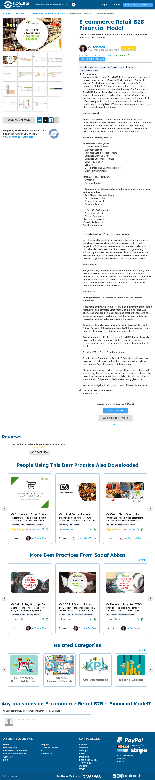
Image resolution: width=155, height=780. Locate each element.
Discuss (115, 424)
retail (133, 67)
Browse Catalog (125, 755)
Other (82, 768)
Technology (85, 762)
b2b (128, 67)
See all (142, 559)
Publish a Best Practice (138, 4)
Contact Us (46, 753)
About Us (8, 756)
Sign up (116, 4)
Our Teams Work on (67, 776)
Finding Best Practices (14, 753)
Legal (82, 753)
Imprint (45, 744)
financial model (86, 67)
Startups (83, 750)
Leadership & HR (88, 759)
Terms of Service (49, 747)
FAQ (43, 750)
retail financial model (89, 71)
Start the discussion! (102, 55)
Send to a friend (19, 120)
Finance (83, 744)
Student (83, 765)
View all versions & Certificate (18, 136)
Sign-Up (121, 758)
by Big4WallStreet (86, 538)
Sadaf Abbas (98, 46)
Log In (120, 761)
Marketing (84, 756)
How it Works (10, 747)
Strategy (83, 747)
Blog (5, 759)
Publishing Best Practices (15, 750)
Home (6, 744)
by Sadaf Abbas (39, 538)
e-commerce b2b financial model (110, 67)
